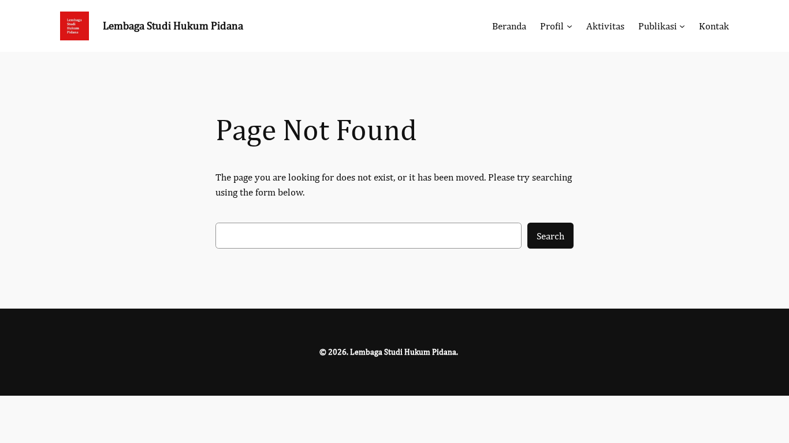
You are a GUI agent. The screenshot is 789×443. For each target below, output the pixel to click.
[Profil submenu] (569, 26)
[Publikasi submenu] (682, 26)
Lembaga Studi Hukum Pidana (173, 25)
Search (550, 236)
